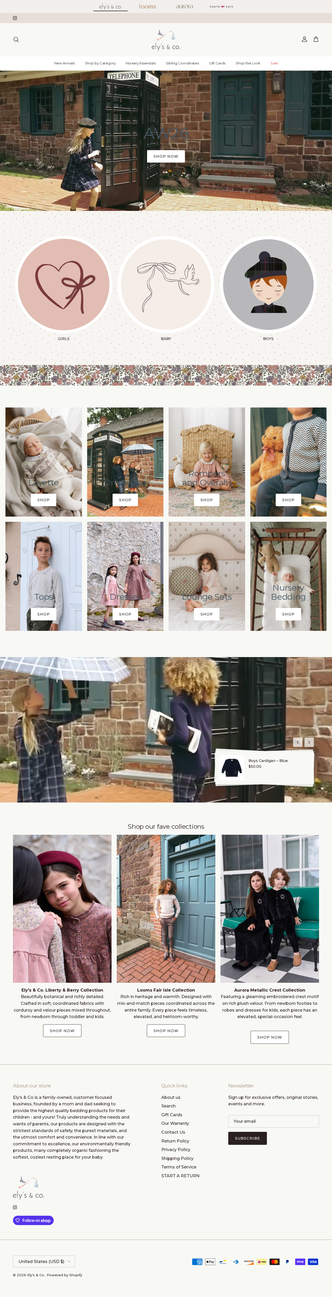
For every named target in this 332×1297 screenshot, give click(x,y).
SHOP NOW (166, 1030)
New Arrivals (64, 63)
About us (171, 1097)
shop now (166, 156)
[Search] (16, 39)
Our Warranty (175, 1123)
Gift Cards (217, 63)
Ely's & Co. (36, 1275)
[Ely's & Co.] (166, 39)
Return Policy (175, 1141)
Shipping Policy (177, 1158)
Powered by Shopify (64, 1275)
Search (168, 1106)
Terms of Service (178, 1167)
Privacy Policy (175, 1149)
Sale (274, 63)
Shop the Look (248, 63)
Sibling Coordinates (182, 63)
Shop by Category (100, 63)
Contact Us (173, 1132)
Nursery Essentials (141, 63)
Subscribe (247, 1138)
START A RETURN (180, 1175)
